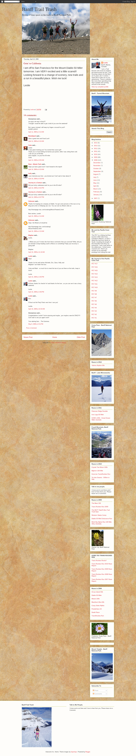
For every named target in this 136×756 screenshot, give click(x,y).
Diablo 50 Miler (97, 595)
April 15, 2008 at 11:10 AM (36, 252)
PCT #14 (95, 274)
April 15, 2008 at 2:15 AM (36, 231)
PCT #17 (95, 263)
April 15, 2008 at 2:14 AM (36, 216)
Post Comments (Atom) (58, 342)
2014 (96, 143)
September (97, 171)
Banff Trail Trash (39, 9)
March (95, 189)
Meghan (31, 235)
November (97, 165)
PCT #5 (94, 304)
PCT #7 (94, 297)
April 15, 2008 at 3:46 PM (36, 292)
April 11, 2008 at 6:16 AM (36, 141)
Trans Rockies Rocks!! (99, 560)
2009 (96, 157)
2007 (96, 198)
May (95, 183)
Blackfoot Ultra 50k (98, 602)
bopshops (74, 752)
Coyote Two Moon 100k (100, 467)
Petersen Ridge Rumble (100, 411)
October (96, 168)
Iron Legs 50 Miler (98, 414)
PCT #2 (94, 314)
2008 (96, 160)
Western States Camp (99, 515)
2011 (96, 151)
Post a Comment (31, 328)
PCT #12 (95, 280)
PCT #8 (94, 294)
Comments (98, 694)
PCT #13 (95, 277)
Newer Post (28, 337)
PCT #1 (94, 318)
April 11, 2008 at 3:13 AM (36, 132)
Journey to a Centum (35, 182)
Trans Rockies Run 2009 (100, 506)
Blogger (87, 752)
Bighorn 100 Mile (97, 471)
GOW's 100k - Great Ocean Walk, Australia (101, 419)
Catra (30, 145)
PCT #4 (94, 308)
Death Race (96, 612)
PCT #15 (95, 270)
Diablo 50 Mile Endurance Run (102, 518)
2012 (96, 148)
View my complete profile (100, 87)
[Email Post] (45, 109)
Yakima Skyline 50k (98, 365)
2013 (96, 145)
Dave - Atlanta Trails (34, 164)
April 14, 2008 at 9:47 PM (36, 197)
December (97, 162)
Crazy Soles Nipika (98, 605)
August (95, 174)
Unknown (31, 201)
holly (30, 173)
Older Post (81, 337)
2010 (96, 154)
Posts (96, 690)
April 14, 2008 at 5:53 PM (36, 178)
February (96, 192)
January (96, 194)
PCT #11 (94, 284)
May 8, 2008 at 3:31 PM (35, 324)
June (95, 180)
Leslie (30, 256)
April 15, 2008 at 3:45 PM (36, 277)
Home (54, 337)
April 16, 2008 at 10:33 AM (36, 309)
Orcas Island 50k (97, 592)
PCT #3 (94, 311)
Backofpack (32, 136)
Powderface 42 (97, 609)
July (94, 177)
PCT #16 (95, 267)
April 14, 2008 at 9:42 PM (36, 188)
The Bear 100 (96, 503)
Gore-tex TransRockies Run (101, 474)
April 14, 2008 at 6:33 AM (36, 169)
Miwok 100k (96, 599)
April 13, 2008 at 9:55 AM (36, 160)
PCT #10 (95, 287)
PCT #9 (94, 291)
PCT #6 (94, 301)
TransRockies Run (98, 616)
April (95, 186)
